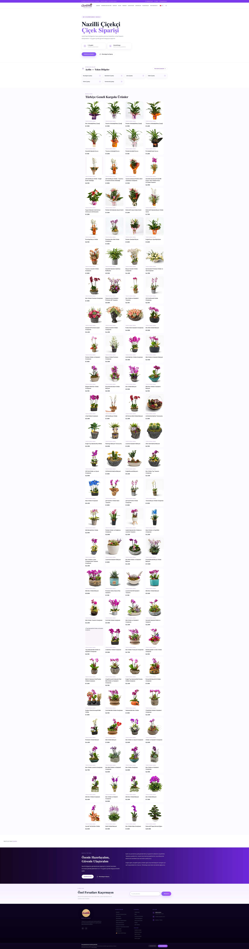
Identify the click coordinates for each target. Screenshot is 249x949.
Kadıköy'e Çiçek (138, 930)
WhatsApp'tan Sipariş (107, 54)
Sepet (157, 1)
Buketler (115, 5)
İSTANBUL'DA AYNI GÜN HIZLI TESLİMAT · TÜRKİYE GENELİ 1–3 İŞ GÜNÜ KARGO (99, 1)
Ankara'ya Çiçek (138, 936)
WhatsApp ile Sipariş (104, 876)
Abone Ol (166, 893)
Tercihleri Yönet (153, 945)
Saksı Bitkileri (131, 5)
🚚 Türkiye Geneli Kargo (121, 933)
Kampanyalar (138, 5)
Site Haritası (137, 924)
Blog (135, 914)
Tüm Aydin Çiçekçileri (159, 68)
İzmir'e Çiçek (137, 938)
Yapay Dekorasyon (154, 5)
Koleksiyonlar (145, 5)
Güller (119, 5)
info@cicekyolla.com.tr (160, 916)
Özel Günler (118, 916)
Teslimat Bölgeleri (138, 918)
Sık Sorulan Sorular (138, 920)
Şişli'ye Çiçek (137, 934)
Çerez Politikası (94, 947)
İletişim (136, 922)
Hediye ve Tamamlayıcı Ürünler (122, 926)
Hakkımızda (137, 912)
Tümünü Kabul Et (162, 945)
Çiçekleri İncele (88, 876)
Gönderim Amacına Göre (106, 5)
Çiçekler (98, 5)
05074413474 (158, 912)
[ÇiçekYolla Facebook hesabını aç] (86, 928)
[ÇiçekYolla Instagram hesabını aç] (82, 928)
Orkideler (124, 5)
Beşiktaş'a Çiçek (138, 932)
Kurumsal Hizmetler (120, 924)
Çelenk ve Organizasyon (121, 920)
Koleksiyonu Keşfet (89, 54)
